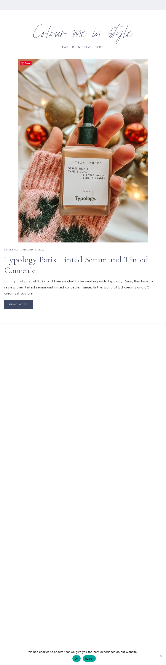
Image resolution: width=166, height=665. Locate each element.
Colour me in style (83, 34)
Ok (76, 658)
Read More (18, 304)
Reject (89, 658)
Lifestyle (11, 249)
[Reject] (160, 656)
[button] (83, 5)
